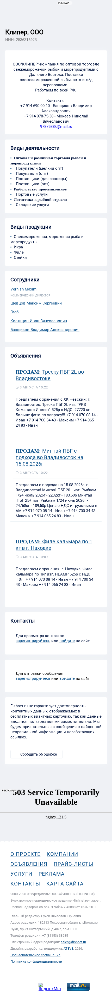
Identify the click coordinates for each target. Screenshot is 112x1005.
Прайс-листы (73, 864)
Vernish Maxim (23, 289)
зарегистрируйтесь (33, 640)
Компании (62, 854)
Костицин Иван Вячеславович (38, 321)
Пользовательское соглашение (35, 955)
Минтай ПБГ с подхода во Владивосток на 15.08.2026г (49, 457)
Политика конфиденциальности (36, 961)
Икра (18, 247)
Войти (101, 27)
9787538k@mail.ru (56, 126)
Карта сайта (64, 884)
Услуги (21, 874)
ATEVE (68, 948)
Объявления (28, 864)
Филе (19, 252)
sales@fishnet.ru (73, 942)
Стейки (20, 257)
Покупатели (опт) (31, 173)
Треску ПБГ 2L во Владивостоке (50, 375)
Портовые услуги (31, 194)
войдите (67, 640)
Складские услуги (31, 204)
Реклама (52, 874)
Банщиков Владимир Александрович (44, 329)
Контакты (25, 884)
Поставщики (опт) (31, 184)
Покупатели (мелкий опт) (38, 168)
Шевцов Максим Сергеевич (36, 303)
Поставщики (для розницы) (40, 178)
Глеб (14, 312)
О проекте (25, 854)
